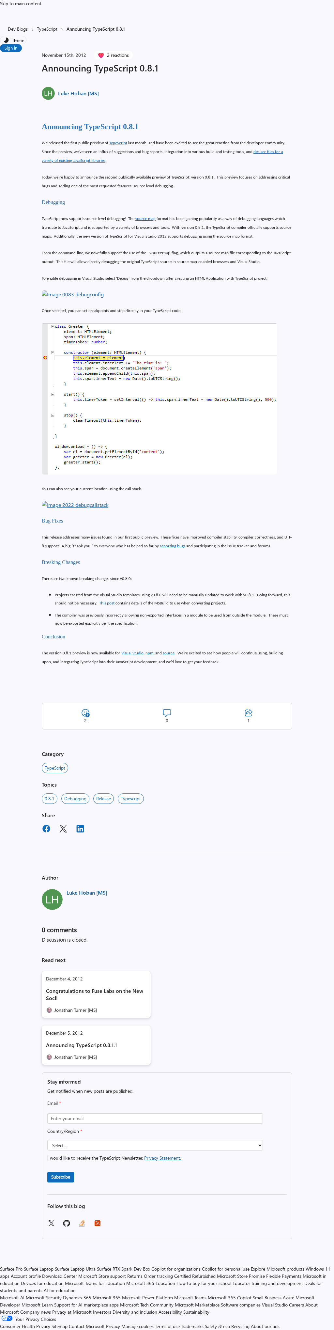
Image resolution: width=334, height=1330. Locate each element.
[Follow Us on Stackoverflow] (82, 1225)
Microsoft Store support (102, 1276)
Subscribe (60, 1177)
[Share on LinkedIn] (80, 829)
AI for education (60, 1290)
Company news (35, 1312)
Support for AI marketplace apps (86, 1305)
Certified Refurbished (195, 1276)
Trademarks (192, 1326)
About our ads (265, 1326)
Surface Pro (11, 1269)
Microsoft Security (44, 1297)
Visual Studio (275, 1305)
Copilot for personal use (226, 1269)
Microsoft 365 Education (150, 1283)
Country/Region (64, 1131)
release (103, 798)
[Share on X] (63, 829)
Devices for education (42, 1283)
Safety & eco (217, 1326)
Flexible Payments (283, 1276)
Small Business (267, 1297)
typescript (131, 798)
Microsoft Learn (37, 1305)
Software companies (241, 1305)
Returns (135, 1276)
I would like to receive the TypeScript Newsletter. (114, 1158)
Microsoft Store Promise (241, 1276)
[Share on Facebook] (46, 829)
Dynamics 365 (77, 1297)
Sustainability (196, 1312)
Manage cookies (137, 1326)
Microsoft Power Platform (147, 1297)
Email (54, 1103)
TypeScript (47, 29)
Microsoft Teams (190, 1297)
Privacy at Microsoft (72, 1312)
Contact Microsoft (87, 1326)
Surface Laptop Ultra (75, 1269)
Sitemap (60, 1326)
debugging (75, 798)
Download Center (59, 1276)
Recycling (240, 1326)
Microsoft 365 (107, 1297)
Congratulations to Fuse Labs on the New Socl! (94, 994)
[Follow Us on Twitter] (51, 1225)
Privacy (113, 1326)
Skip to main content (20, 3)
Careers (296, 1305)
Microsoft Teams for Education (95, 1283)
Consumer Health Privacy (25, 1326)
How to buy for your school (203, 1283)
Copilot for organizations (176, 1269)
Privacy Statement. (162, 1158)
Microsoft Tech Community (147, 1305)
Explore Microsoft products (277, 1269)
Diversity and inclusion (135, 1312)
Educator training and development (268, 1283)
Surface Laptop (38, 1269)
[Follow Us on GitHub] (66, 1225)
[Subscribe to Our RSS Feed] (97, 1225)
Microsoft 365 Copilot (229, 1297)
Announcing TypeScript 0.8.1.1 (81, 1044)
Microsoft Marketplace (197, 1305)
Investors (102, 1312)
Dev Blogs (18, 29)
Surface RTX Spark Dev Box (123, 1269)
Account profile (26, 1276)
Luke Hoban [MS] (78, 93)
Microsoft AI (12, 1297)
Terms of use (167, 1326)
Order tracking (158, 1276)
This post (107, 603)
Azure (288, 1297)
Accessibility (170, 1312)
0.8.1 (49, 798)
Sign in (11, 48)
